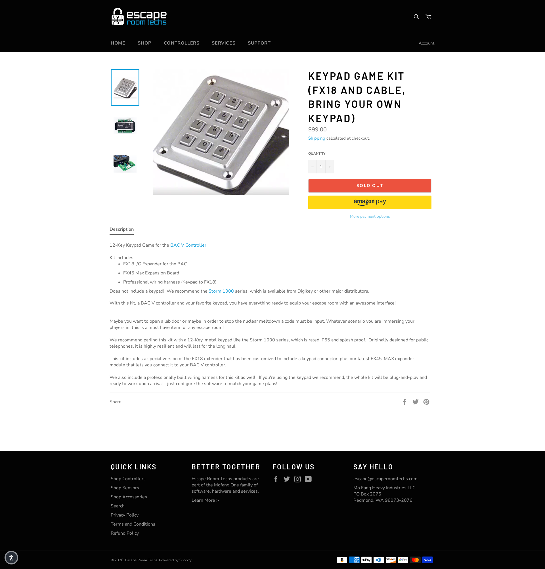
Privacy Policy (125, 515)
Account (426, 43)
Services (223, 43)
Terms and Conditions (133, 524)
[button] (369, 202)
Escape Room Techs (141, 560)
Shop (144, 43)
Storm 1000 (221, 291)
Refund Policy (125, 533)
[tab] (122, 230)
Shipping (316, 138)
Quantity (316, 153)
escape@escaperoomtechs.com (385, 479)
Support (259, 43)
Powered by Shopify (175, 560)
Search (118, 506)
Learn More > (205, 500)
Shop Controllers (128, 479)
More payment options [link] (370, 216)
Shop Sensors (125, 488)
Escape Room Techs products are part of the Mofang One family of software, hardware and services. (225, 485)
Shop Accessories (129, 497)
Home (118, 43)
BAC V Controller (188, 245)
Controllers (182, 43)
